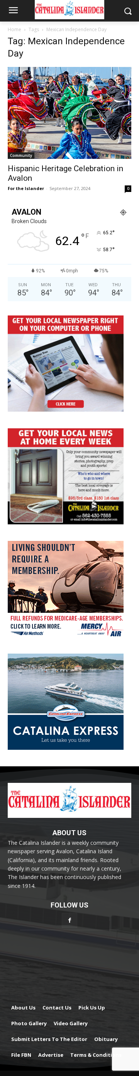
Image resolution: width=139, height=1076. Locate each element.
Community (21, 155)
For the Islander (26, 188)
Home (14, 29)
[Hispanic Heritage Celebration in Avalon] (69, 113)
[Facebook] (69, 920)
